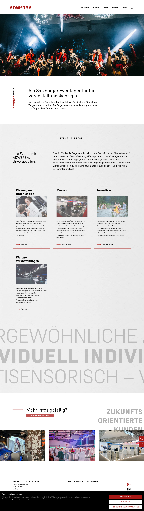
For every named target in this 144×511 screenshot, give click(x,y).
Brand (105, 8)
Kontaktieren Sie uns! (40, 416)
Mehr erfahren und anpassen (125, 507)
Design (115, 8)
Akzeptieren (125, 497)
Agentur (85, 8)
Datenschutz (92, 482)
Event (124, 8)
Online (96, 8)
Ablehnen (125, 502)
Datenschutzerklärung (74, 499)
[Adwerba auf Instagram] (129, 489)
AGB (69, 482)
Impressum (78, 482)
